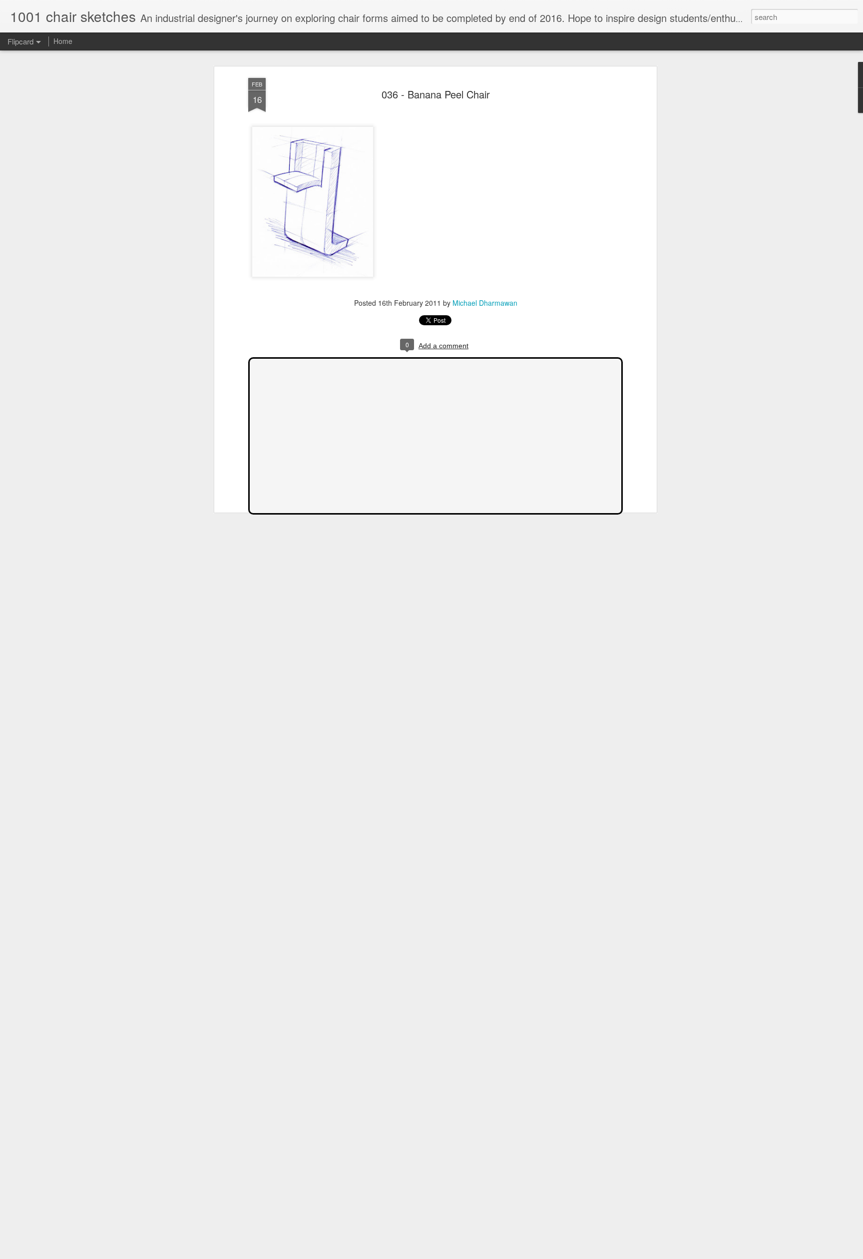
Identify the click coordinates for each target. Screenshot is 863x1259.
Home (62, 41)
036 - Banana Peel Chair (436, 94)
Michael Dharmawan (484, 303)
